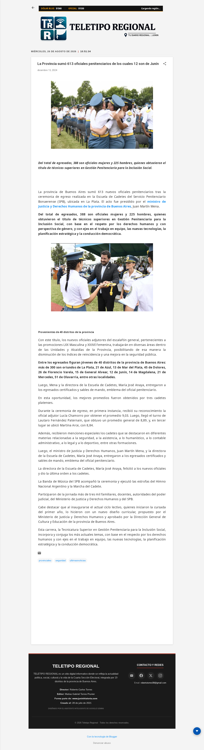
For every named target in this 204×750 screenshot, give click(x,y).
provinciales (45, 560)
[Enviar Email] (131, 675)
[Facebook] (141, 675)
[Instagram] (160, 675)
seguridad (60, 560)
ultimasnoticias (78, 560)
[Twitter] (150, 675)
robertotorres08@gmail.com (153, 683)
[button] (165, 64)
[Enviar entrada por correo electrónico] (39, 554)
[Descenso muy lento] (197, 731)
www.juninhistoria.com (84, 698)
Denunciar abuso (102, 743)
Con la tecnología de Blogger (102, 736)
